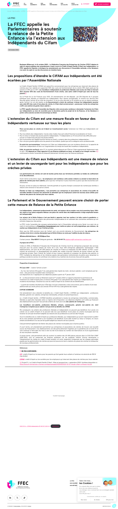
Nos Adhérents (33, 4)
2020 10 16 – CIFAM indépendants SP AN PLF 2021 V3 (35, 426)
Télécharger (55, 426)
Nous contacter (74, 4)
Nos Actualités (64, 4)
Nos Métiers (43, 4)
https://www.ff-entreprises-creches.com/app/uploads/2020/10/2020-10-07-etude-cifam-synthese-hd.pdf (56, 364)
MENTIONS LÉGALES (107, 506)
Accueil (9, 11)
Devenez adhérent (103, 4)
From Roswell (17, 506)
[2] (97, 151)
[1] (25, 93)
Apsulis (29, 506)
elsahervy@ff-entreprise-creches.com (78, 239)
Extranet (86, 4)
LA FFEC (25, 4)
